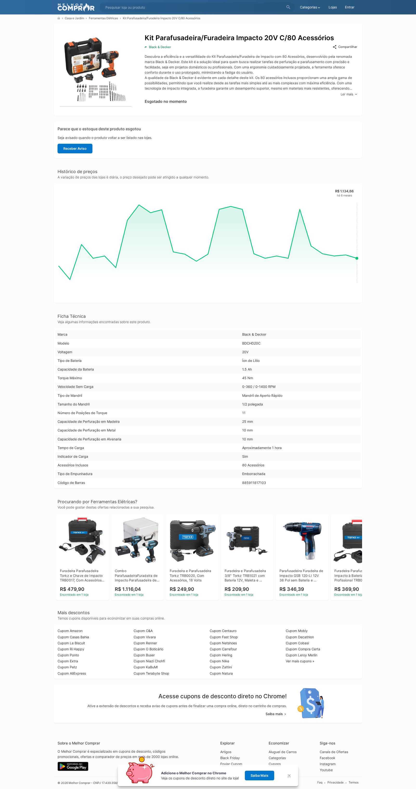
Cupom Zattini (221, 667)
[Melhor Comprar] (77, 7)
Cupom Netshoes (223, 643)
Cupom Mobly (297, 631)
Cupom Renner (145, 643)
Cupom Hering (221, 655)
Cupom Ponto (68, 655)
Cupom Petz (67, 667)
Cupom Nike (219, 661)
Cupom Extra (68, 661)
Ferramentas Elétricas (103, 18)
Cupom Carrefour (223, 649)
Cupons (275, 764)
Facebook (327, 758)
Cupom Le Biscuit (71, 643)
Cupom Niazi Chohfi (149, 661)
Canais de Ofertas (334, 752)
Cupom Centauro (223, 631)
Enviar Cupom (231, 764)
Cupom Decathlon (300, 637)
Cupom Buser (144, 655)
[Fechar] (290, 775)
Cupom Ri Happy (71, 649)
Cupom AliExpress (72, 673)
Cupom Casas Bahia (73, 637)
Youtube (326, 770)
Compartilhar (347, 47)
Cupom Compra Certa (303, 649)
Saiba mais (274, 714)
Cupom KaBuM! (146, 667)
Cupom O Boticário (148, 649)
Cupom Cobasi (297, 643)
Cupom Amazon (70, 631)
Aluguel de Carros (283, 752)
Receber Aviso (75, 148)
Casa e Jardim (74, 18)
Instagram (328, 764)
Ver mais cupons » (300, 661)
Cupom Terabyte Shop (151, 673)
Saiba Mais (259, 775)
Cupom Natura (221, 673)
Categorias (277, 758)
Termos (353, 782)
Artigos (225, 752)
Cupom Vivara (145, 637)
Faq (319, 782)
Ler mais (347, 94)
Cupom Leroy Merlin (301, 655)
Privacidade (335, 782)
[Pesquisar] (288, 7)
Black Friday (230, 758)
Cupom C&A (143, 631)
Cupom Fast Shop (224, 637)
